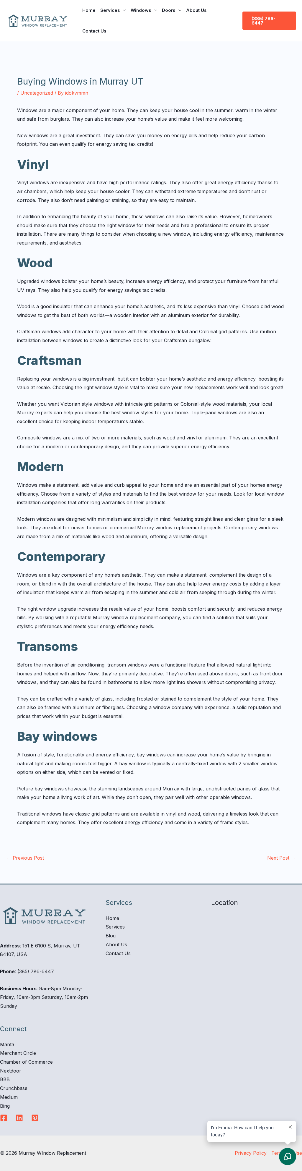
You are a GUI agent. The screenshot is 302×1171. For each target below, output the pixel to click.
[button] (269, 21)
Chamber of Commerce (26, 1062)
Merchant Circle (18, 1053)
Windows (141, 10)
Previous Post (25, 858)
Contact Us (94, 31)
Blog (111, 936)
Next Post (281, 858)
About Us (196, 10)
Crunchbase (13, 1088)
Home (89, 10)
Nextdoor (10, 1071)
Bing (5, 1106)
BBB (5, 1079)
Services (110, 10)
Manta (7, 1044)
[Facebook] (3, 1118)
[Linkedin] (19, 1118)
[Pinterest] (35, 1118)
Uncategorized (36, 93)
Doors (168, 10)
